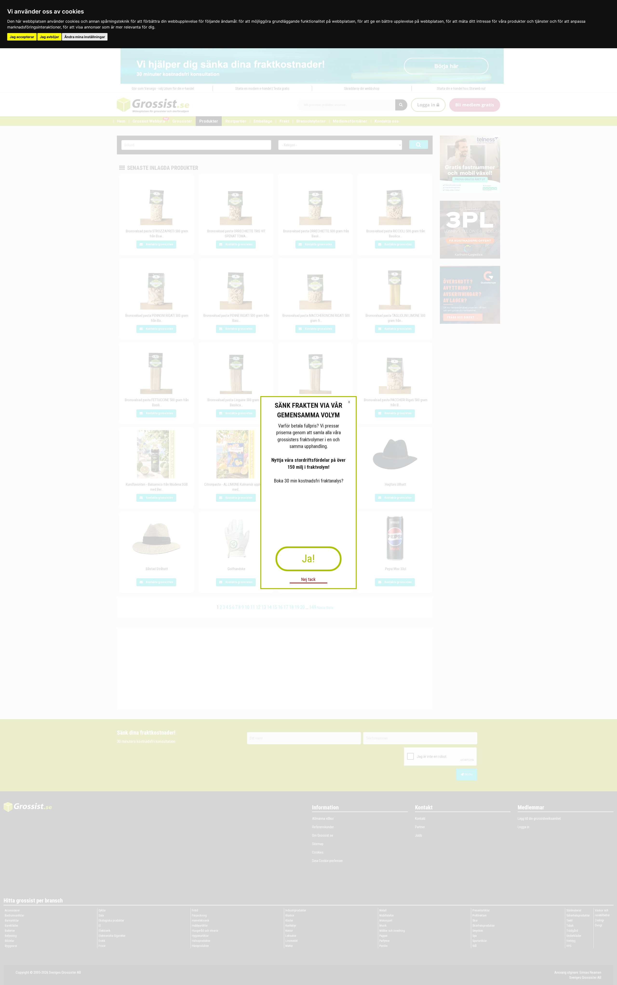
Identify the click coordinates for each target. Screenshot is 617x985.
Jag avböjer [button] (49, 37)
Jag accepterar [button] (22, 37)
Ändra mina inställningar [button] (84, 37)
